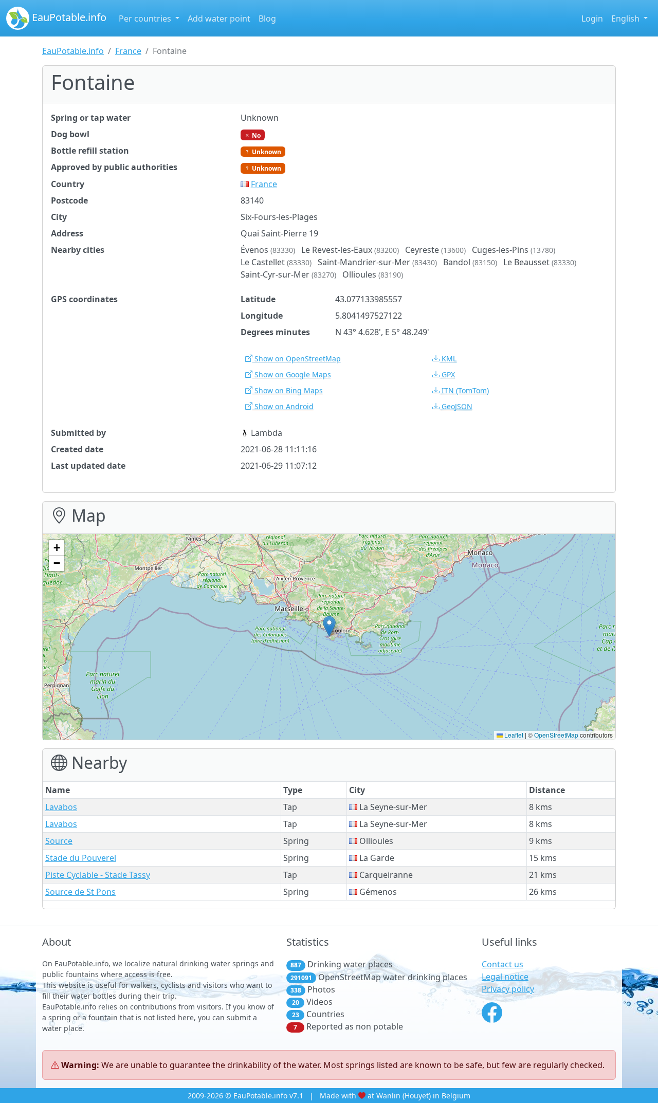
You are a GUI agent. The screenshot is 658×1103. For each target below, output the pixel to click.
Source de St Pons (80, 891)
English (626, 18)
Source (58, 841)
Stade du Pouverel (80, 857)
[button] (329, 626)
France (128, 51)
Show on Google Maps (291, 374)
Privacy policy (508, 989)
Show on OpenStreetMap (296, 358)
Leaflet (513, 734)
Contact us (502, 964)
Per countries (146, 18)
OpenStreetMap (556, 734)
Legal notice (505, 976)
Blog (267, 18)
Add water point (219, 18)
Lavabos (61, 807)
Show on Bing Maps (287, 390)
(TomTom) (465, 390)
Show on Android (283, 406)
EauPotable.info (67, 17)
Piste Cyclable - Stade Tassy (97, 874)
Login (592, 18)
